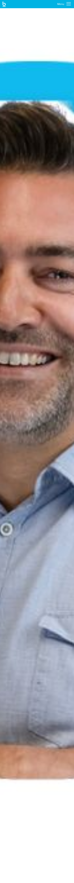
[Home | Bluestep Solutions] (4, 4)
